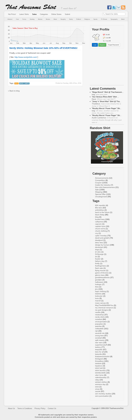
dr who (98, 252)
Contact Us (52, 408)
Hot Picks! (12, 14)
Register (102, 45)
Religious (87, 19)
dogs (97, 249)
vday (97, 380)
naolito (98, 312)
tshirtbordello (100, 373)
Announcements (101, 178)
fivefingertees (100, 266)
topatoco (98, 366)
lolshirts (98, 294)
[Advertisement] (107, 67)
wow (97, 387)
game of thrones (102, 273)
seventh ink (99, 333)
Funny (24, 19)
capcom (98, 224)
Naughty (63, 19)
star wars (99, 342)
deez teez (99, 243)
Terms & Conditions (24, 408)
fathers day (99, 261)
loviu (97, 298)
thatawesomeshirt (102, 356)
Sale (16, 83)
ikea (96, 287)
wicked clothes (101, 382)
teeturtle (98, 354)
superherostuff (101, 345)
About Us (11, 408)
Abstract (9, 19)
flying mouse (100, 270)
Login (95, 45)
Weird (123, 19)
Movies (48, 19)
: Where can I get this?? (104, 99)
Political (78, 19)
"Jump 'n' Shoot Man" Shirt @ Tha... (106, 101)
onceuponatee (101, 322)
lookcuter (99, 296)
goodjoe (98, 280)
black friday (99, 215)
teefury (98, 347)
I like (106, 34)
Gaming (32, 19)
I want (107, 37)
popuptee (99, 324)
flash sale (99, 268)
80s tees (98, 208)
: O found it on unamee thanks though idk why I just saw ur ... (107, 120)
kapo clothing (100, 291)
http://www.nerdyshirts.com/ (26, 57)
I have (107, 41)
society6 (98, 338)
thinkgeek (99, 359)
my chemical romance (104, 308)
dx (96, 256)
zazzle (97, 391)
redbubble (99, 329)
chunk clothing (101, 231)
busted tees (100, 219)
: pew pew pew (99, 94)
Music (55, 19)
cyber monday (101, 236)
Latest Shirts (24, 14)
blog (97, 217)
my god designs (101, 310)
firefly (97, 263)
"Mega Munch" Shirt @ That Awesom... (107, 92)
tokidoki (98, 363)
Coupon (98, 183)
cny (96, 233)
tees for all (99, 352)
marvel (98, 301)
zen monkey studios (103, 394)
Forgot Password (113, 45)
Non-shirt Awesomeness (105, 187)
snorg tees (99, 336)
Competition (100, 180)
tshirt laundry (100, 370)
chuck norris (100, 229)
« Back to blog (14, 91)
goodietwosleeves (102, 277)
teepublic (98, 349)
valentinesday (100, 377)
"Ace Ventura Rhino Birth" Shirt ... (105, 97)
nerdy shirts (24, 83)
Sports (95, 19)
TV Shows (104, 19)
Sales (34, 14)
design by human (102, 245)
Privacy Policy (40, 408)
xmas (97, 389)
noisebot (98, 319)
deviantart (99, 247)
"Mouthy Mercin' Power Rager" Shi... (106, 108)
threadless (99, 361)
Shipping (98, 192)
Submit (67, 14)
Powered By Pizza (107, 161)
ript (96, 331)
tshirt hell (98, 368)
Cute (17, 19)
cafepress (99, 222)
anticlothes (99, 210)
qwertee (98, 326)
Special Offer (100, 194)
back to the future (102, 212)
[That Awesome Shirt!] (30, 9)
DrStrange (99, 254)
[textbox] (113, 14)
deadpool (99, 240)
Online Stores (56, 14)
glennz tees (100, 275)
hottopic (98, 284)
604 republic (100, 205)
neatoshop (99, 315)
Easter (97, 259)
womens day (100, 384)
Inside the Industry (102, 185)
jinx (96, 289)
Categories (44, 14)
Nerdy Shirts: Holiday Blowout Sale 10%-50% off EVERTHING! (43, 48)
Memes (40, 19)
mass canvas (100, 303)
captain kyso (100, 226)
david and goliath (102, 238)
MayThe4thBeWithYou (104, 305)
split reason (100, 340)
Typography (114, 19)
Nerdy (71, 19)
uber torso (99, 375)
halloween (99, 282)
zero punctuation (102, 396)
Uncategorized (101, 197)
